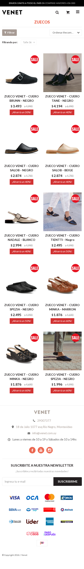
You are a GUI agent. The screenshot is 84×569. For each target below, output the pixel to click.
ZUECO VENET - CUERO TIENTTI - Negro (62, 238)
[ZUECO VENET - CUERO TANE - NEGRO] (62, 72)
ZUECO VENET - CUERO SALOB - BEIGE (62, 168)
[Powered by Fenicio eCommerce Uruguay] (75, 555)
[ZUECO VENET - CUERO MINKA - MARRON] (62, 281)
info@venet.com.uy (44, 433)
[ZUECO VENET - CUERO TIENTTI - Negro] (62, 211)
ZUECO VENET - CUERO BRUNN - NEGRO (21, 98)
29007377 (44, 420)
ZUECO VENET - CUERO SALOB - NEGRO (21, 168)
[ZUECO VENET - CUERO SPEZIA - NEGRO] (21, 281)
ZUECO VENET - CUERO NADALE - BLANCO (21, 238)
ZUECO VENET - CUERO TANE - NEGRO (62, 98)
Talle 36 (27, 42)
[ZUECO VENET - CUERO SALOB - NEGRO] (21, 142)
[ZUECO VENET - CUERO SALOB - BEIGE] (62, 142)
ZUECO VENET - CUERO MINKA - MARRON (62, 307)
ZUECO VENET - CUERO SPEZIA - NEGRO (21, 307)
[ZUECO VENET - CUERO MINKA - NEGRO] (21, 350)
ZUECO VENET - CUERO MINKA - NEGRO (21, 377)
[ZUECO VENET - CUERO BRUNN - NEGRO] (21, 72)
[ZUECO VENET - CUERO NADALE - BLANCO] (21, 211)
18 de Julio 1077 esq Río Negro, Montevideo (44, 427)
